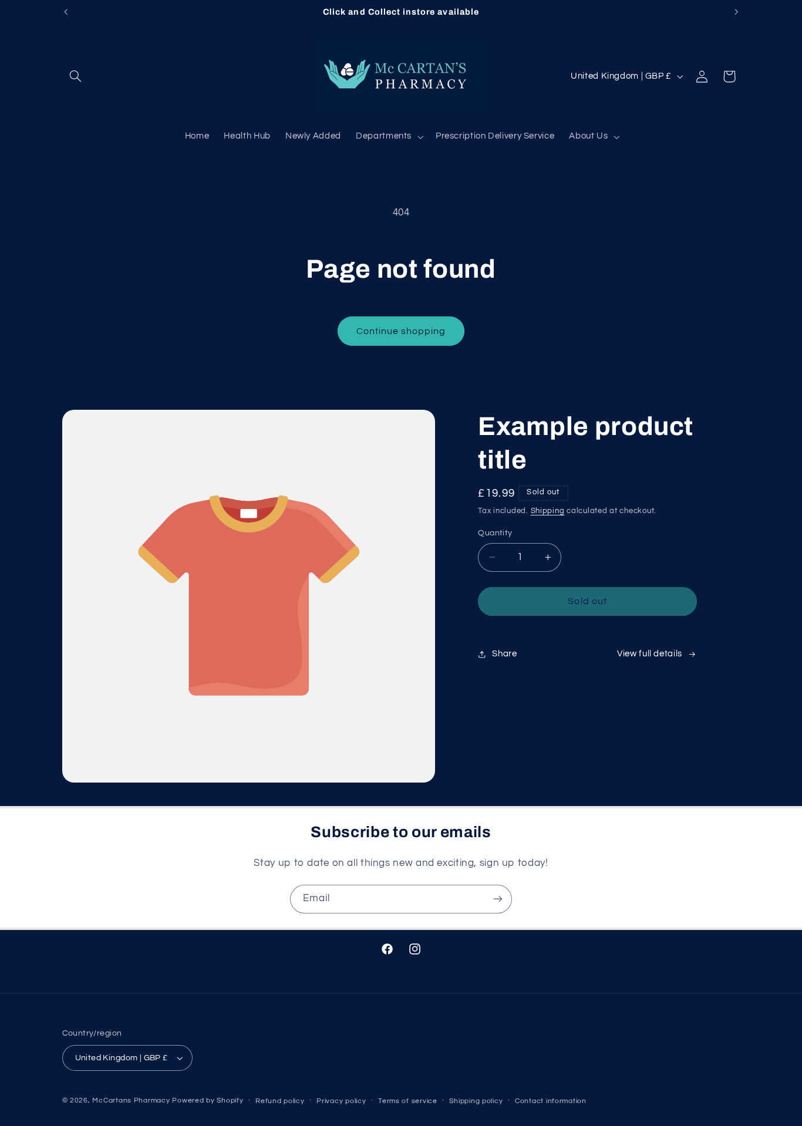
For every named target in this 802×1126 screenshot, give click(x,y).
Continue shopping (401, 331)
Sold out (587, 601)
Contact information (551, 1101)
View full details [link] (649, 653)
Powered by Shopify (207, 1100)
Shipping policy (476, 1101)
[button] (75, 76)
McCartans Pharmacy (131, 1100)
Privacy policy (341, 1101)
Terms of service (407, 1101)
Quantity (495, 533)
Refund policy (280, 1101)
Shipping (548, 511)
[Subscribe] (497, 899)
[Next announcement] (736, 11)
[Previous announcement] (66, 11)
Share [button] (504, 653)
